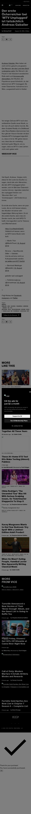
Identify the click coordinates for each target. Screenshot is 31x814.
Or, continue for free (17, 426)
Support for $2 (17, 416)
